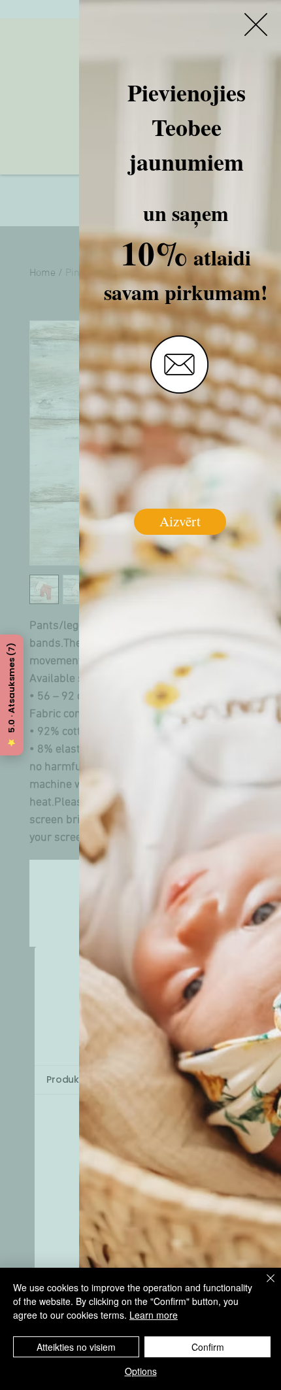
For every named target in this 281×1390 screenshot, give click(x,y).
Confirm (207, 1346)
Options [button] (141, 1371)
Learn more (153, 1314)
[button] (255, 24)
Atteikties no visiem (76, 1346)
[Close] (262, 1286)
